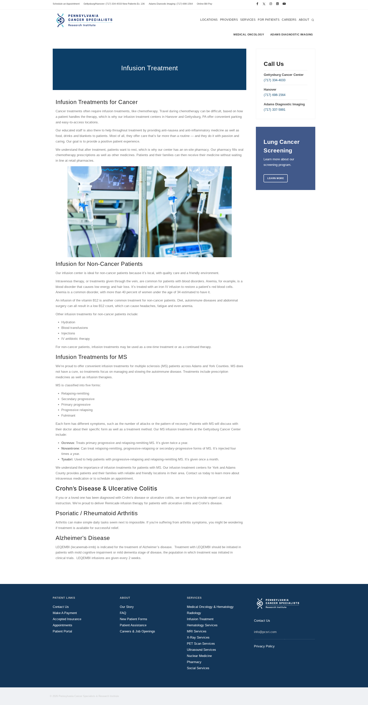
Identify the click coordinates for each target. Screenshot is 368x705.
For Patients (268, 19)
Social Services (198, 668)
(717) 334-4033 (274, 80)
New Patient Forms (133, 619)
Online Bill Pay (204, 3)
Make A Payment (65, 613)
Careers (289, 19)
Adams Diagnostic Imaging (291, 34)
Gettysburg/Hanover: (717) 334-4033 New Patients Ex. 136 (114, 3)
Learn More (275, 178)
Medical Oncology (248, 34)
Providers (229, 19)
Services (247, 19)
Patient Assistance (133, 625)
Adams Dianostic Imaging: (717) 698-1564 (171, 3)
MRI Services (196, 631)
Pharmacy (194, 662)
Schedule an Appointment (66, 3)
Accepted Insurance (67, 619)
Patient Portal (62, 631)
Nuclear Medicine (199, 656)
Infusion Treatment (200, 619)
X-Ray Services (198, 637)
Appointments (62, 625)
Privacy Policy (264, 646)
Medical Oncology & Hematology (210, 607)
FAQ (123, 613)
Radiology (194, 613)
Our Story (127, 607)
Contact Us (61, 607)
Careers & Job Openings (137, 631)
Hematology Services (202, 625)
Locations (209, 19)
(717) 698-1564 (274, 95)
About (304, 19)
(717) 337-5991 (274, 109)
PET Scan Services (201, 643)
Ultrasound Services (201, 650)
